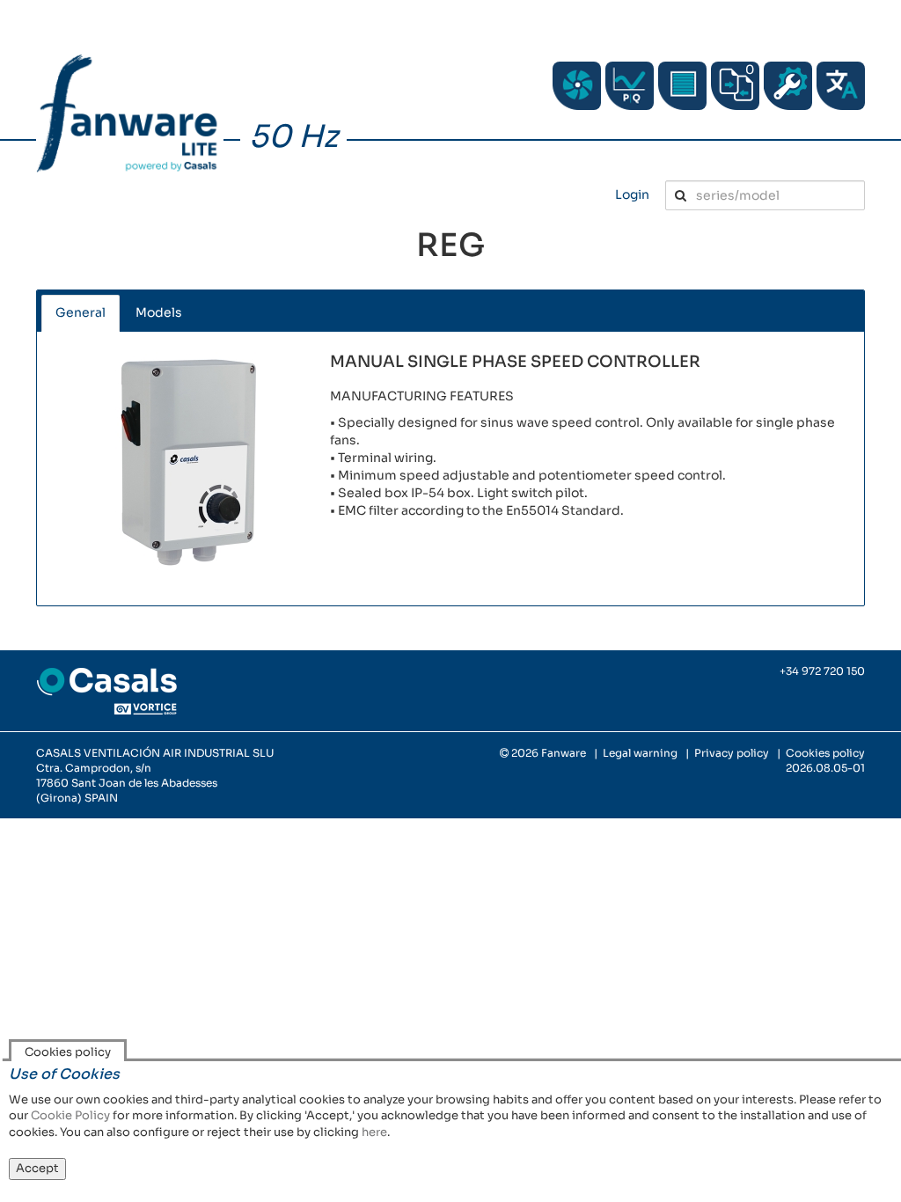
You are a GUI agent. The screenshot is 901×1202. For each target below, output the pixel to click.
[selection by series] (577, 86)
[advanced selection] (629, 86)
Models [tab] (159, 312)
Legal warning (640, 752)
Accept (37, 1168)
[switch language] (841, 86)
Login (632, 194)
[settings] (788, 86)
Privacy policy (731, 752)
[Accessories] (682, 86)
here (374, 1132)
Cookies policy (825, 752)
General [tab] (80, 312)
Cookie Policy (70, 1115)
